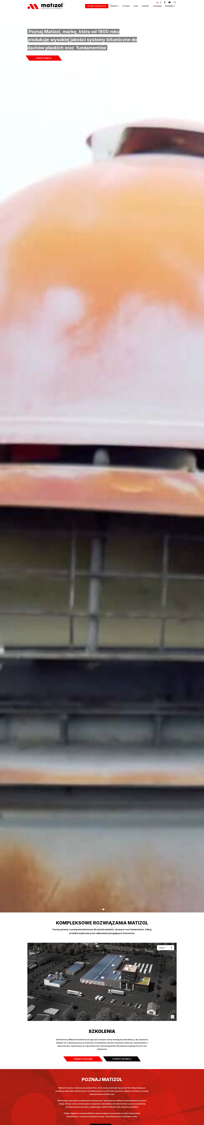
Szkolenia (157, 6)
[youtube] (169, 2)
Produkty (114, 6)
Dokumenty (170, 6)
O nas (135, 6)
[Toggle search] (175, 2)
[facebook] (164, 2)
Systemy (126, 6)
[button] (159, 2)
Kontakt (145, 6)
